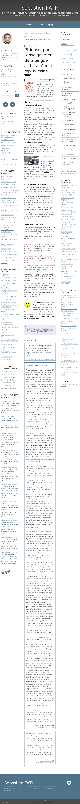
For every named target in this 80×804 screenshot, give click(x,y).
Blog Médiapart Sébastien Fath (9, 218)
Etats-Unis (65, 62)
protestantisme (67, 47)
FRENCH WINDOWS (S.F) (8, 164)
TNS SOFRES (65, 333)
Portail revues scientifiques (70, 318)
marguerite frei (6, 554)
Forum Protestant (7, 344)
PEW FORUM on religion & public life (69, 330)
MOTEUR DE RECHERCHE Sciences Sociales (9, 136)
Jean (2, 452)
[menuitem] (27, 24)
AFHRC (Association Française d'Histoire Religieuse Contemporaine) (69, 212)
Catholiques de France (8, 377)
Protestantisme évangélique (68, 125)
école (46, 329)
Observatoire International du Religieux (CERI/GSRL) (69, 173)
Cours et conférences (66, 83)
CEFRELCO (64, 229)
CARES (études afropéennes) (66, 283)
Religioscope (5, 275)
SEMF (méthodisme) (67, 217)
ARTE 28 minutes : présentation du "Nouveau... (9, 471)
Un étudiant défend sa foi (47, 725)
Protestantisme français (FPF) (9, 240)
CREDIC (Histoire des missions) (67, 255)
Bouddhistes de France (8, 380)
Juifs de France (6, 371)
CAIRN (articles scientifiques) (5, 149)
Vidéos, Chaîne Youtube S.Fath (9, 122)
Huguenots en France (8, 260)
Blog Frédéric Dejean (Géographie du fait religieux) (10, 191)
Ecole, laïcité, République (67, 89)
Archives (39, 25)
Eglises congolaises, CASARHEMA (7, 245)
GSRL (73, 62)
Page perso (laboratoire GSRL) (9, 73)
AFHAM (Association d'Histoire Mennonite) (69, 272)
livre (63, 51)
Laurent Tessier (6, 435)
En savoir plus (4, 802)
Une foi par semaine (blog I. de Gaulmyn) (10, 315)
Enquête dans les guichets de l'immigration (38, 39)
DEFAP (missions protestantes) (66, 233)
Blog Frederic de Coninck (9, 222)
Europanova (5, 293)
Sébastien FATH (40, 8)
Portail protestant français (9, 280)
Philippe (4, 522)
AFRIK (2, 319)
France (64, 43)
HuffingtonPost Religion (8, 296)
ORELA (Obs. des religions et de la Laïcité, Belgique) (9, 341)
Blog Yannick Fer (6, 179)
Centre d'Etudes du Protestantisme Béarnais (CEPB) (69, 238)
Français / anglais (6, 69)
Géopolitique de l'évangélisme (68, 94)
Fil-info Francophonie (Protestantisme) (8, 226)
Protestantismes (69, 130)
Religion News (5, 288)
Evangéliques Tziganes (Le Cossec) (9, 235)
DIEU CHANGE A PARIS (68, 207)
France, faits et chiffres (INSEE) (8, 284)
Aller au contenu (6, 2)
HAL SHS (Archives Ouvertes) (67, 322)
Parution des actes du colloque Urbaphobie (37, 33)
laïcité (71, 58)
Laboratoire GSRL (66, 195)
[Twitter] (5, 104)
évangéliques (66, 39)
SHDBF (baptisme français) (69, 252)
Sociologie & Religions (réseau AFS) (69, 345)
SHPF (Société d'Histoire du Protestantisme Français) (70, 368)
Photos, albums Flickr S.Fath (8, 117)
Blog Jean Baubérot (7, 215)
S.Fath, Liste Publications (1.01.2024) (9, 84)
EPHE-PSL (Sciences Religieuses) (67, 199)
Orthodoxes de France (8, 385)
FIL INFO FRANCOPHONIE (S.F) (9, 160)
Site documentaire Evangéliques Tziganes (10, 306)
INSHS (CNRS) (65, 246)
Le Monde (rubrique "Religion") (7, 310)
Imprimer (41, 333)
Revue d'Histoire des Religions (68, 354)
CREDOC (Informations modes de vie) (68, 314)
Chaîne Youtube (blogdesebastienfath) (8, 201)
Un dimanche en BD (70, 158)
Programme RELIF (69, 120)
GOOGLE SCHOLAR (7, 140)
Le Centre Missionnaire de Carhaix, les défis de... (9, 454)
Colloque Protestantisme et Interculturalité (10, 507)
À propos (51, 25)
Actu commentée (69, 78)
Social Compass (66, 358)
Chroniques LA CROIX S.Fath (8, 336)
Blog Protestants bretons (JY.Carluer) (9, 206)
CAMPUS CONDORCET (68, 243)
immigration (48, 330)
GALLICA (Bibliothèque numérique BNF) (69, 186)
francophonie (66, 54)
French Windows (6, 195)
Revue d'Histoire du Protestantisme (7, 231)
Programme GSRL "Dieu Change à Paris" (69, 108)
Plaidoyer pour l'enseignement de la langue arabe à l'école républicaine (39, 60)
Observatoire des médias (9, 277)
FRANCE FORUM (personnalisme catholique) (10, 353)
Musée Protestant (7, 176)
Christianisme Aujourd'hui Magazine (9, 328)
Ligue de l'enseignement (9, 254)
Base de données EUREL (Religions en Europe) (69, 310)
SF (2, 403)
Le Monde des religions (8, 302)
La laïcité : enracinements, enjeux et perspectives (10, 541)
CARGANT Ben (6, 486)
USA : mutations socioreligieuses (68, 163)
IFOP (62, 336)
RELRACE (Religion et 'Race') (70, 259)
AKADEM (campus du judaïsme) (8, 348)
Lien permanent (32, 327)
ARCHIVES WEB (6, 153)
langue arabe (40, 329)
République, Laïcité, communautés (69, 150)
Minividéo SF (68, 103)
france (32, 330)
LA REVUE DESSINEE (7, 325)
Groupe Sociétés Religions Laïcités (69, 385)
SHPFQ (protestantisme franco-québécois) (68, 263)
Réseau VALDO (66, 279)
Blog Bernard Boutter (8, 187)
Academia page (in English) (9, 77)
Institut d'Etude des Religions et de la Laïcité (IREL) (69, 191)
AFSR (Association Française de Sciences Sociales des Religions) (70, 297)
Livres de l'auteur (69, 99)
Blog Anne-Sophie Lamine (9, 257)
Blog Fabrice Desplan (8, 185)
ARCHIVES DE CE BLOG (8, 143)
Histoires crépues (7, 360)
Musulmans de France (8, 383)
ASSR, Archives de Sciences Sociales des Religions (68, 304)
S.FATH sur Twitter (7, 145)
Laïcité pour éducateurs (9, 291)
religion (64, 58)
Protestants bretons (67, 219)
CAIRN (63, 375)
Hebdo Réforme (6, 332)
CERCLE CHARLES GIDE (8, 198)
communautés (39, 330)
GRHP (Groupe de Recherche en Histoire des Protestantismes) (69, 224)
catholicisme (72, 51)
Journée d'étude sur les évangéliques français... (9, 524)
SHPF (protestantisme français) (68, 203)
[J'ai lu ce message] (78, 801)
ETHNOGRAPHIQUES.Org (69, 372)
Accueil (27, 25)
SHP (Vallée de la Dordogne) (66, 268)
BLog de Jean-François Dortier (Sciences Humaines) (70, 340)
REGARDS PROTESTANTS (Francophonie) (9, 211)
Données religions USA (68, 326)
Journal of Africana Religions (67, 349)
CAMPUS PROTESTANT (68, 249)
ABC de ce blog (69, 74)
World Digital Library (67, 276)
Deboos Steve (6, 505)
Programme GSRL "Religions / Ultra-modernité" (68, 114)
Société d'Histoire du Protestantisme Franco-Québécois (69, 362)
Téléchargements (69, 155)
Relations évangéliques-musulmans (69, 140)
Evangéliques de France (9, 374)
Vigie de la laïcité (6, 322)
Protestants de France (8, 388)
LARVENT (5, 418)
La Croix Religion (6, 299)
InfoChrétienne (6, 249)
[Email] (12, 104)
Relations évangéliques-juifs (69, 135)
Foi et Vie (4, 263)
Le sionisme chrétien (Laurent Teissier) (10, 404)
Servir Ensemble (6, 357)
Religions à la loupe (70, 145)
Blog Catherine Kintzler (8, 252)
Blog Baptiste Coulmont (8, 182)
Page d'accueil (28, 36)
